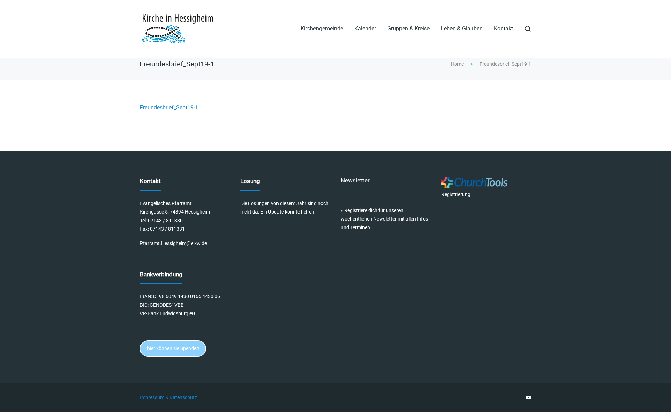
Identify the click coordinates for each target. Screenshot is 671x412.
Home (457, 64)
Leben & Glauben (462, 28)
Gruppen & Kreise (408, 28)
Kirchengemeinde (322, 28)
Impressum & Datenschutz (168, 397)
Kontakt (503, 28)
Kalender (365, 28)
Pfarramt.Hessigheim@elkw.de (173, 243)
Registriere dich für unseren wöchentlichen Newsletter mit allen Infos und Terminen (384, 219)
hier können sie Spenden (173, 348)
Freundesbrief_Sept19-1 (169, 107)
